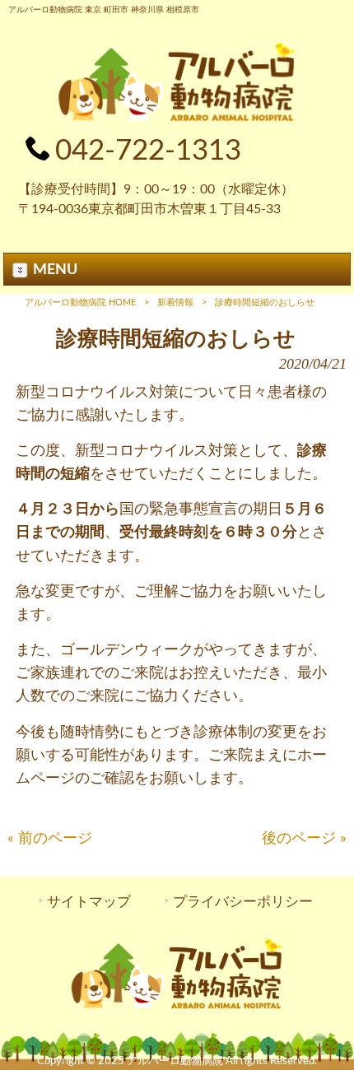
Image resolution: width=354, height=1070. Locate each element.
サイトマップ (89, 902)
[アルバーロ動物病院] (177, 119)
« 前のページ (49, 838)
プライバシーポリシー (243, 902)
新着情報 (175, 302)
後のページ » (304, 838)
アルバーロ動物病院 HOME (80, 302)
